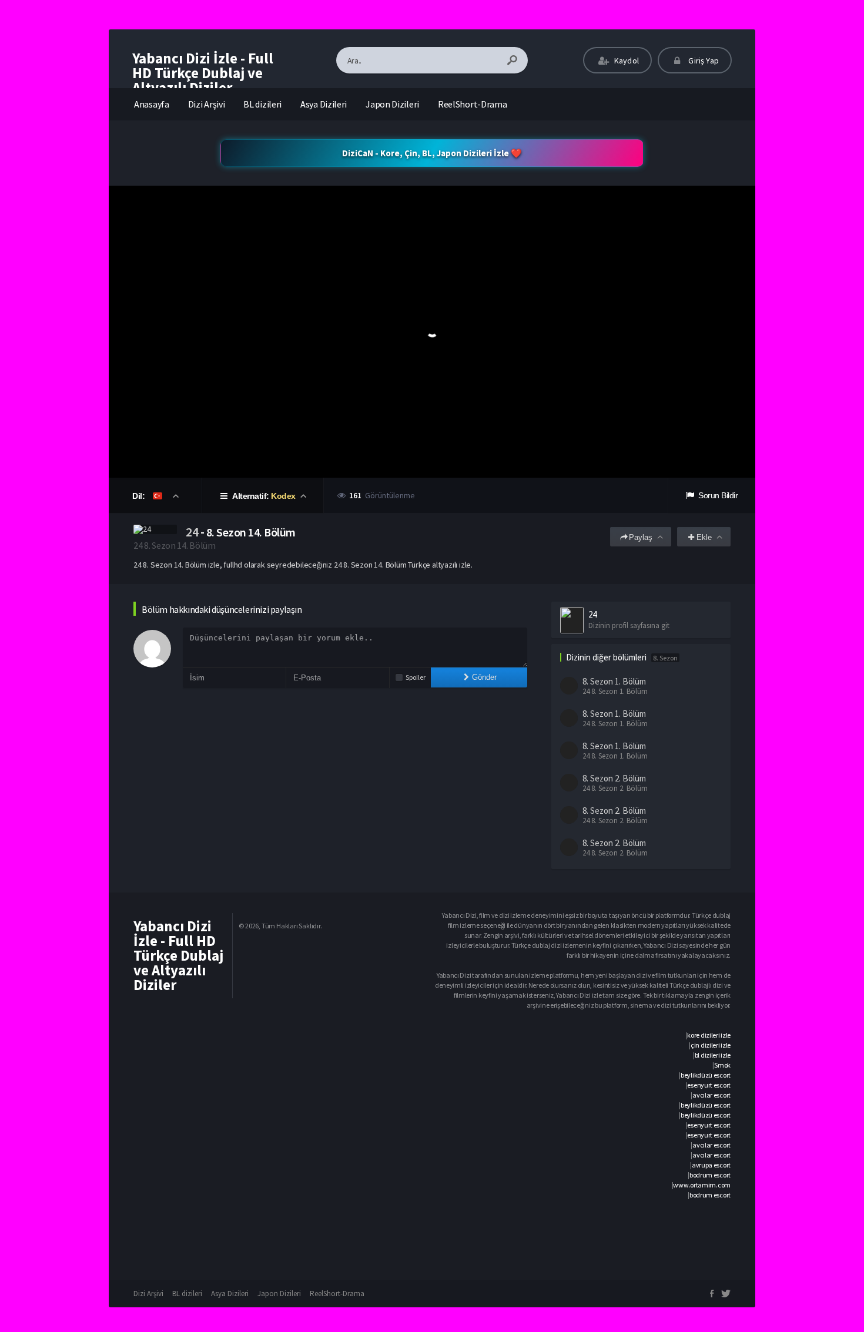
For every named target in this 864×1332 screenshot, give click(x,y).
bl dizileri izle (713, 1055)
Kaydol (625, 60)
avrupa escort (711, 1164)
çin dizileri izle (711, 1045)
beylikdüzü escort (706, 1075)
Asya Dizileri (323, 104)
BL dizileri (262, 104)
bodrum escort (710, 1174)
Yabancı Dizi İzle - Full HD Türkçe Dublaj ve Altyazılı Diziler (202, 73)
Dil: (139, 496)
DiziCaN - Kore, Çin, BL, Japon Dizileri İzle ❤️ (432, 153)
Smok (722, 1065)
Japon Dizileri (392, 104)
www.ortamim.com (702, 1184)
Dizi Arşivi (206, 104)
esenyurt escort (709, 1085)
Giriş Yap (702, 60)
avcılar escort (711, 1095)
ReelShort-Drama (472, 104)
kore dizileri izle (709, 1035)
